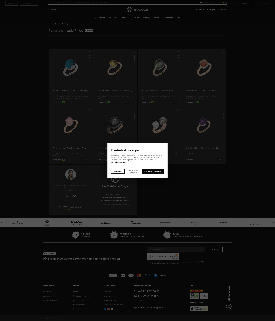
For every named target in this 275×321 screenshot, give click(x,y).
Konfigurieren (117, 171)
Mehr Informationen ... (118, 162)
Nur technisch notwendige (133, 171)
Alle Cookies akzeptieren (153, 171)
